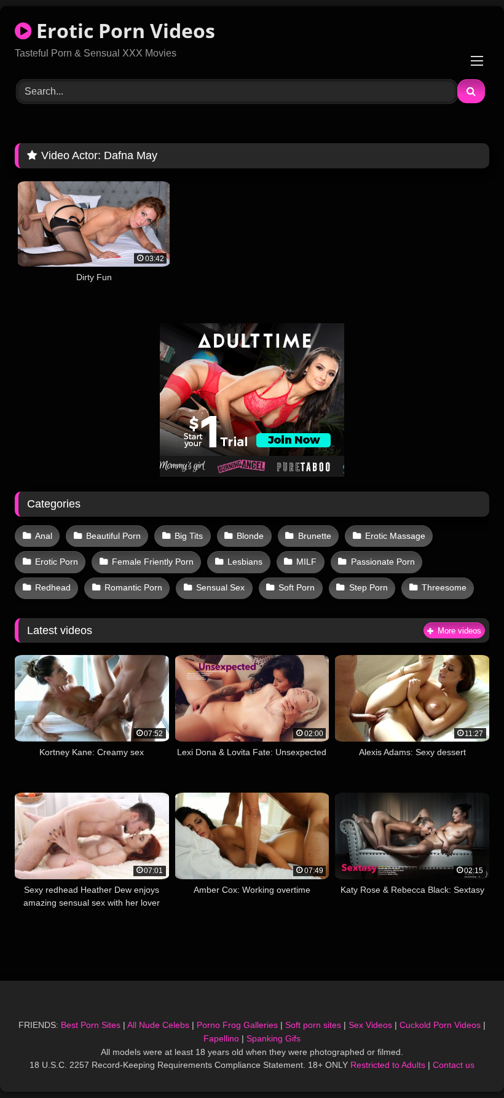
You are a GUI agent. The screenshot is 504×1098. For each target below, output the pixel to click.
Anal (43, 536)
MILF (306, 562)
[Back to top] (465, 1061)
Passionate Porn (383, 562)
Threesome (444, 587)
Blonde (250, 536)
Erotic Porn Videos (123, 30)
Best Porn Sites (90, 1025)
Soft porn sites (313, 1025)
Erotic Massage (395, 536)
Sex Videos (370, 1025)
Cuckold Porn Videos (440, 1025)
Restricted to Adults (387, 1065)
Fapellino (221, 1038)
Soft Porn (296, 587)
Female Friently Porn (153, 562)
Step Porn (368, 587)
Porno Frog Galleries (237, 1025)
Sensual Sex (220, 587)
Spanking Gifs (273, 1038)
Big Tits (189, 536)
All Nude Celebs (158, 1025)
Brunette (314, 536)
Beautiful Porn (113, 536)
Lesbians (244, 562)
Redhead (53, 587)
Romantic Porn (133, 587)
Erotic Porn (56, 562)
